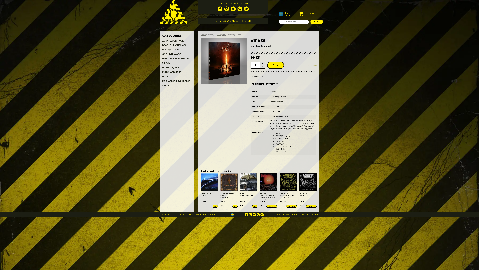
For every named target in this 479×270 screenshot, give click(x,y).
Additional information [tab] (265, 84)
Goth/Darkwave (171, 54)
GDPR (189, 214)
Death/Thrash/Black (174, 45)
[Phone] (239, 11)
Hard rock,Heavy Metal (175, 59)
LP (216, 21)
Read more (272, 206)
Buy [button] (215, 206)
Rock (165, 77)
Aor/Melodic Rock (173, 41)
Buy (275, 65)
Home (220, 3)
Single (234, 21)
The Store (244, 3)
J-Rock (166, 63)
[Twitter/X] (233, 11)
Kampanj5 (221, 35)
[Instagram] (226, 11)
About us (231, 3)
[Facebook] (220, 11)
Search (316, 22)
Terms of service (200, 214)
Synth (165, 85)
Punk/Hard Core (171, 72)
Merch (246, 21)
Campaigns (211, 35)
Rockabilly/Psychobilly (176, 81)
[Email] (246, 11)
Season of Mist (276, 102)
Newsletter (215, 214)
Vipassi (273, 92)
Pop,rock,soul (171, 68)
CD (224, 21)
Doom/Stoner (170, 50)
